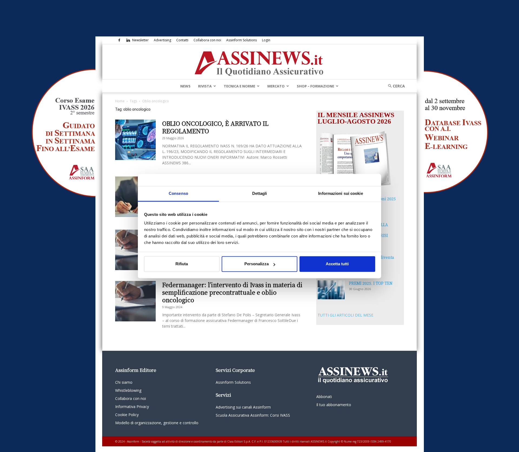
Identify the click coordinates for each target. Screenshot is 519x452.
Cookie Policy (127, 414)
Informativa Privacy (132, 406)
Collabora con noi (207, 40)
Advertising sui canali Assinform (243, 407)
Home (120, 101)
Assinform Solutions (241, 40)
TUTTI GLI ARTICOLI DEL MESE (345, 315)
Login (266, 40)
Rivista (205, 86)
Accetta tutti (337, 264)
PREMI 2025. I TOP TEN (370, 283)
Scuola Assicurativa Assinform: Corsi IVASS (253, 415)
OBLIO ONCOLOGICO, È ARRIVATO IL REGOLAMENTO (215, 127)
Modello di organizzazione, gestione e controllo (156, 422)
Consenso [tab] (178, 193)
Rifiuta (181, 264)
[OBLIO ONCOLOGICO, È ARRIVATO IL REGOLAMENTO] (135, 140)
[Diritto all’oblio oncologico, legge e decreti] (135, 250)
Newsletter (140, 40)
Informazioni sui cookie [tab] (340, 193)
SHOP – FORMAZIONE (315, 86)
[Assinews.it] (259, 62)
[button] (394, 86)
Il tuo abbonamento (333, 404)
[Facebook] (119, 40)
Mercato (276, 86)
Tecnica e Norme (239, 86)
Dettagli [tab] (259, 193)
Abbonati (324, 396)
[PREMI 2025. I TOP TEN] (331, 289)
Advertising (162, 40)
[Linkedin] (128, 40)
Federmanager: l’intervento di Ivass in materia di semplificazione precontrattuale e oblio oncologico (232, 292)
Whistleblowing (128, 390)
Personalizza (256, 264)
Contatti (182, 40)
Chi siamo (123, 382)
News (185, 86)
